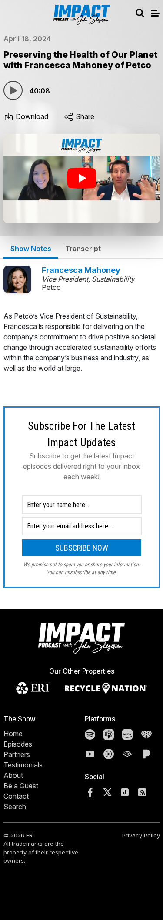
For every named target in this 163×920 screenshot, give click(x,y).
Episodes (17, 744)
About (13, 775)
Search (14, 806)
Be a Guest (20, 785)
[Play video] (81, 178)
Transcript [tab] (83, 248)
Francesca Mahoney (81, 270)
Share (84, 116)
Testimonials (23, 765)
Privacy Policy (141, 835)
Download (31, 116)
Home (13, 733)
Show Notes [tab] (30, 248)
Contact (16, 796)
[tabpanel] (81, 449)
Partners (16, 754)
